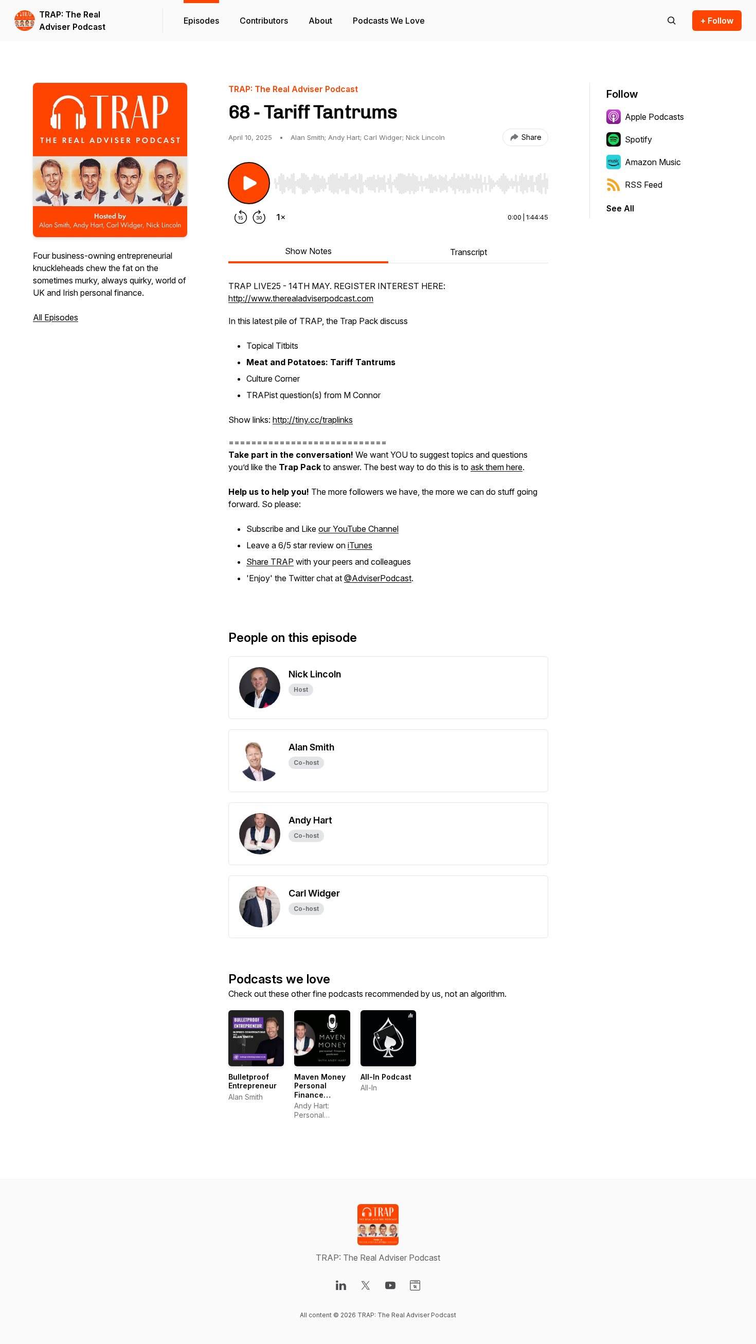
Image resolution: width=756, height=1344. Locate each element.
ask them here (497, 467)
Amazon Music (653, 162)
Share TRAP (270, 562)
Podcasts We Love (389, 20)
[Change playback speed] (281, 217)
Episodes (201, 20)
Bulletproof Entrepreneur (252, 1081)
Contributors (264, 20)
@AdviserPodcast (377, 578)
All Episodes (55, 317)
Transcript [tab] (468, 252)
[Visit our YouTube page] (390, 1285)
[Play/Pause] (248, 183)
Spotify (638, 139)
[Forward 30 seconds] (259, 217)
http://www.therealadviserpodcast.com (300, 298)
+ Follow (716, 20)
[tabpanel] (388, 438)
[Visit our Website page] (415, 1285)
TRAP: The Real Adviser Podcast (72, 20)
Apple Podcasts (654, 117)
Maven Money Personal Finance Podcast (320, 1090)
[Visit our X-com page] (366, 1285)
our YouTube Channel (358, 529)
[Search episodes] (672, 20)
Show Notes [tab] (308, 251)
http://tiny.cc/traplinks (313, 420)
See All (620, 208)
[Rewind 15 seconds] (240, 217)
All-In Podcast (386, 1076)
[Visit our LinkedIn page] (341, 1285)
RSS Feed (643, 185)
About (320, 20)
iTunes (360, 545)
